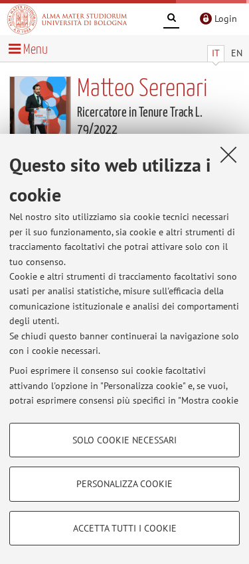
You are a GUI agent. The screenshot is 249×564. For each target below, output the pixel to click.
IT (216, 53)
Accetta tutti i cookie (125, 528)
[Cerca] (171, 19)
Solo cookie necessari (124, 440)
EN (236, 53)
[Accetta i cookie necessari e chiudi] (228, 154)
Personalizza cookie (124, 484)
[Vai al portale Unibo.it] (67, 19)
